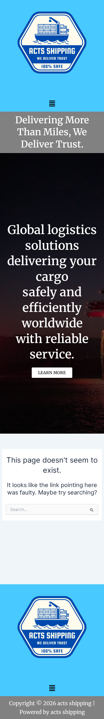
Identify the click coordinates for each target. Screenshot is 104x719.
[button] (52, 103)
